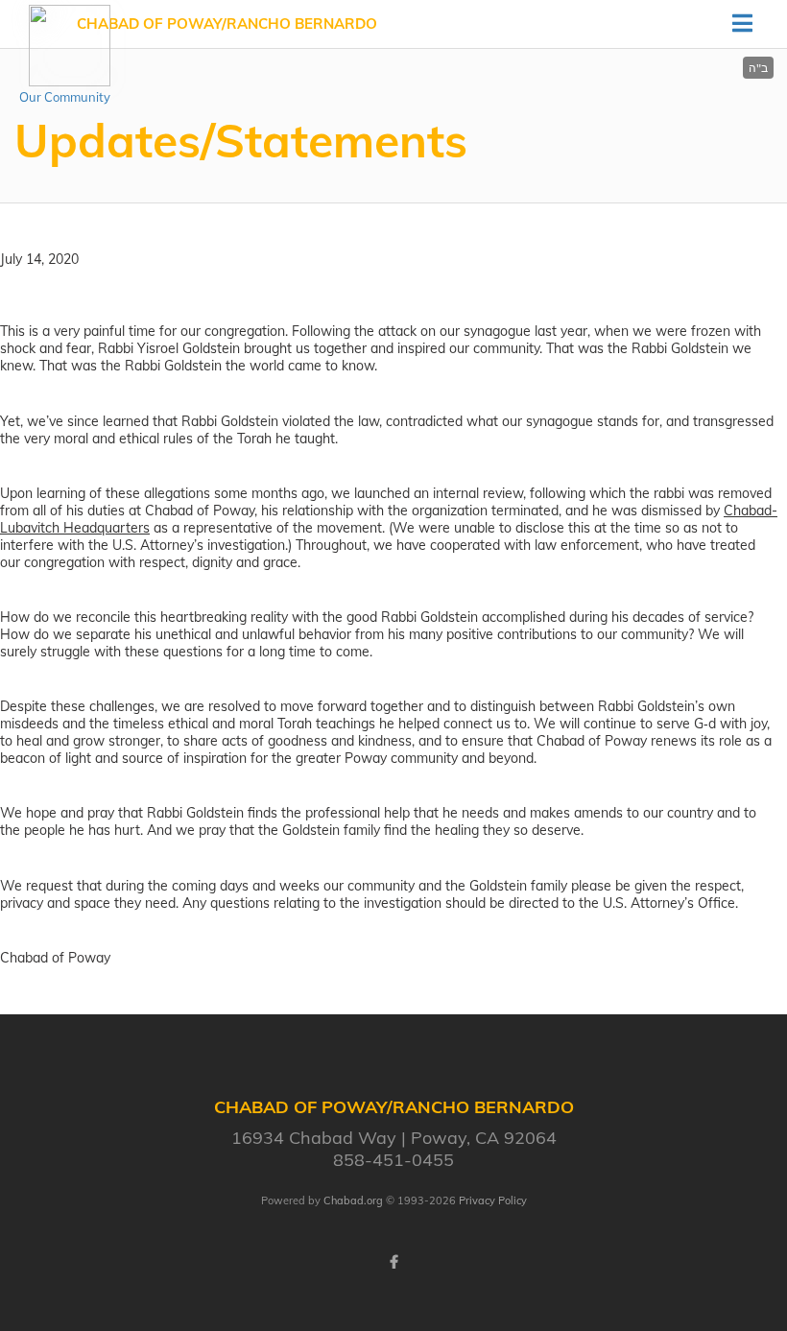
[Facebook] (393, 1262)
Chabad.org (353, 1200)
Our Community (64, 97)
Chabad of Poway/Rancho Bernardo (227, 23)
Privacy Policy (493, 1200)
